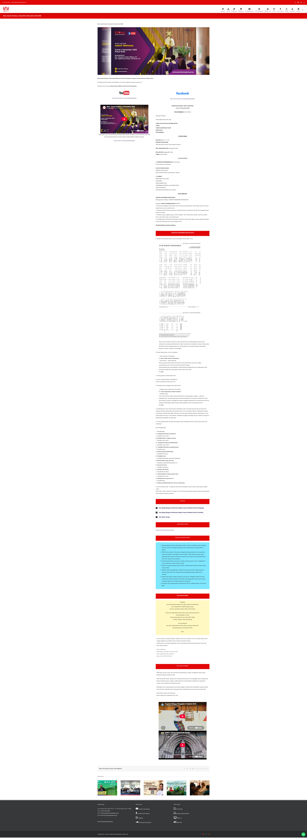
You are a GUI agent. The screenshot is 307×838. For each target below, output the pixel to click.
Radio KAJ (179, 822)
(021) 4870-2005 (105, 810)
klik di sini (145, 134)
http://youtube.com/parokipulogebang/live (124, 140)
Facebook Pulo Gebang (143, 813)
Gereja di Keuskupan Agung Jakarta (165, 530)
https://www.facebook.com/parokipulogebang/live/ (182, 98)
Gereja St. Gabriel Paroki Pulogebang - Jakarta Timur (116, 834)
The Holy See (179, 809)
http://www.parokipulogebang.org (108, 815)
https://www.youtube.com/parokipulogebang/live (124, 98)
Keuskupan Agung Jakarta (182, 813)
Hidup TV (179, 818)
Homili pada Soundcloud (144, 822)
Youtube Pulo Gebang (144, 809)
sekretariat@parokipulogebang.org (18, 2)
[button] (302, 9)
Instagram (140, 818)
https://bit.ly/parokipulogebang (105, 821)
